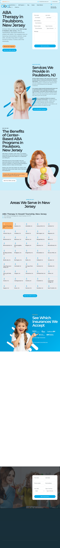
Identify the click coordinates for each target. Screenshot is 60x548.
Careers (22, 526)
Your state (36, 488)
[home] (5, 6)
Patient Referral (40, 5)
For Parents (22, 530)
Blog (21, 528)
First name (36, 15)
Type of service (48, 26)
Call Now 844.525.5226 (9, 497)
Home (21, 516)
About (21, 519)
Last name (47, 15)
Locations (22, 523)
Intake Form (22, 533)
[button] (12, 5)
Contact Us (22, 535)
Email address (37, 20)
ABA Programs (23, 521)
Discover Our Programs (9, 46)
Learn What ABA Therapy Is (40, 109)
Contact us (17, 7)
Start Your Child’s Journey (9, 50)
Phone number (37, 26)
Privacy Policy (23, 537)
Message (36, 31)
